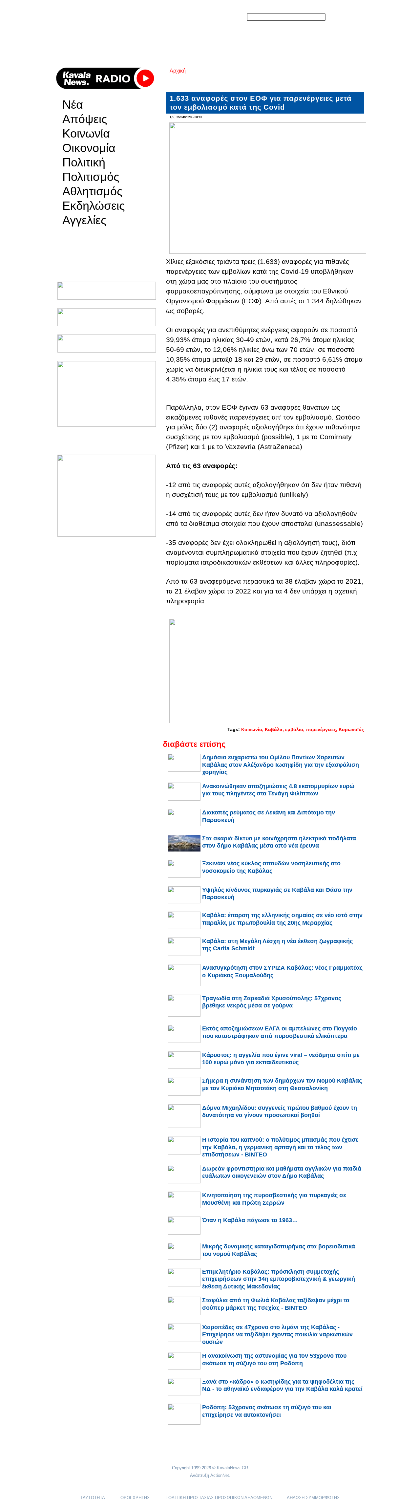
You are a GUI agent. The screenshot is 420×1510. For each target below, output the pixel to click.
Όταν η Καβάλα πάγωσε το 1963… (250, 1220)
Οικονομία (89, 148)
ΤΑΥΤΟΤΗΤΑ (92, 1497)
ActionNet (219, 1475)
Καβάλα (274, 729)
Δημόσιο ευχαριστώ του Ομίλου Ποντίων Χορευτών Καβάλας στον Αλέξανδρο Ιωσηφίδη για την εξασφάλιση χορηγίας (280, 764)
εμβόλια (294, 729)
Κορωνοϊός (351, 729)
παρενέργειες (321, 729)
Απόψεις (84, 119)
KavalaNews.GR (232, 1467)
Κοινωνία (86, 134)
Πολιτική (83, 162)
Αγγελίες (84, 220)
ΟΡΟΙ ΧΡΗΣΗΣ (135, 1497)
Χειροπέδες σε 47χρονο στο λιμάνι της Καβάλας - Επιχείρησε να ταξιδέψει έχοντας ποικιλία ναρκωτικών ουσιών (277, 1334)
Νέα (72, 105)
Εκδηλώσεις (93, 206)
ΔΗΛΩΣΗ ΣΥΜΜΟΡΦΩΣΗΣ (313, 1497)
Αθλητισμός (92, 191)
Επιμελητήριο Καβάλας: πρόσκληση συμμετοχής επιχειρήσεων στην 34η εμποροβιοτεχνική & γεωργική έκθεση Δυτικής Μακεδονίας (278, 1279)
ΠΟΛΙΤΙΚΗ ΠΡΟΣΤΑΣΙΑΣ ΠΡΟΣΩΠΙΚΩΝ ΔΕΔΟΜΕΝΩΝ (218, 1497)
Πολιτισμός (90, 177)
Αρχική (178, 71)
